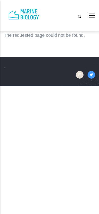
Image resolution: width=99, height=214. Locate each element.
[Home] (24, 14)
